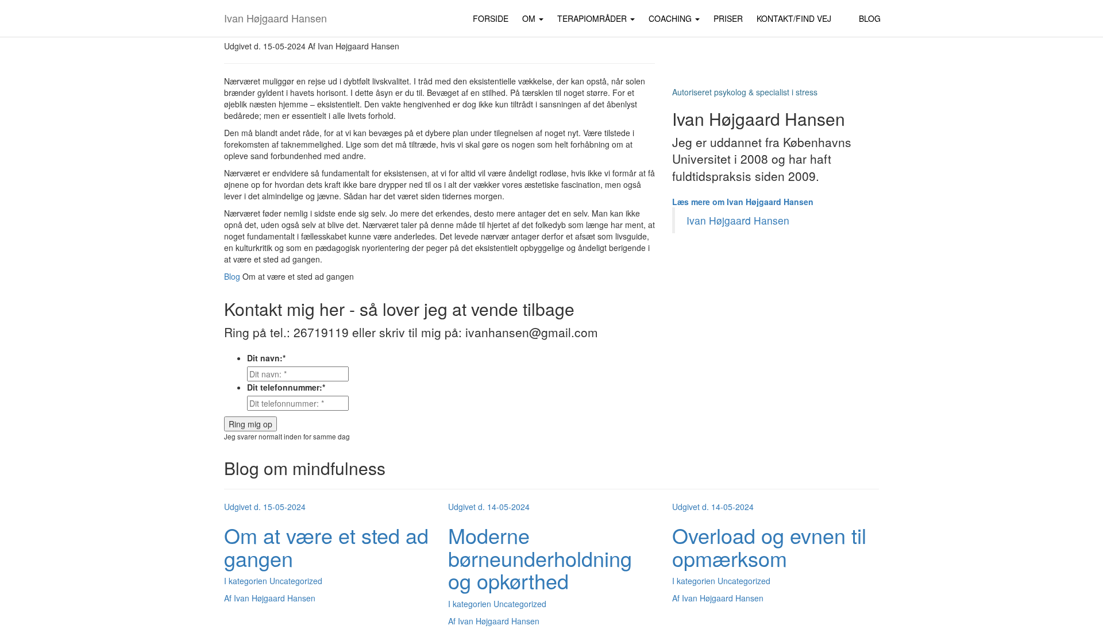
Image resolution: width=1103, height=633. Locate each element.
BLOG (870, 18)
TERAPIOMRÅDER (593, 18)
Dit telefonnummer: (286, 387)
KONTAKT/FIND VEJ (794, 18)
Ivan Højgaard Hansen (275, 17)
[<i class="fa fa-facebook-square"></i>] (845, 12)
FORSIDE (490, 18)
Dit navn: (266, 358)
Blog (232, 276)
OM (530, 18)
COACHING (671, 18)
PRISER (728, 18)
